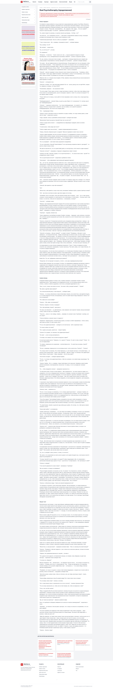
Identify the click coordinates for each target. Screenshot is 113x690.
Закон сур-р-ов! (42, 672)
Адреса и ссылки (53, 1)
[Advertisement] (26, 96)
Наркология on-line (54, 7)
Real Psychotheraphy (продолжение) (65, 7)
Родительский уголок (43, 670)
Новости (34, 1)
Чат (74, 1)
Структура (46, 1)
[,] (28, 79)
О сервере (40, 1)
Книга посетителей (63, 1)
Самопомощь (41, 676)
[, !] (28, 64)
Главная (41, 7)
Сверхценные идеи (43, 674)
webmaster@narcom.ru (27, 686)
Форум (70, 1)
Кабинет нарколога (47, 7)
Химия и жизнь (42, 668)
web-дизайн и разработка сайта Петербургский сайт (83, 686)
